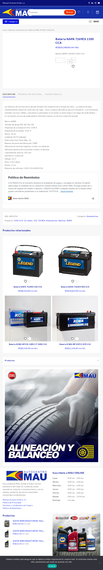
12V (35, 221)
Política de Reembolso (12, 508)
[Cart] (97, 12)
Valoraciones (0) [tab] (53, 94)
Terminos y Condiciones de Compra (18, 505)
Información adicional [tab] (30, 94)
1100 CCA (18, 221)
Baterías (12, 30)
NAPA (69, 221)
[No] (99, 563)
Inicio (5, 30)
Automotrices (21, 30)
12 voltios (28, 221)
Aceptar (52, 566)
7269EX (41, 221)
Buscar (69, 12)
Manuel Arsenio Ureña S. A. (14, 500)
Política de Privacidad (12, 503)
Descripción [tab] (9, 94)
